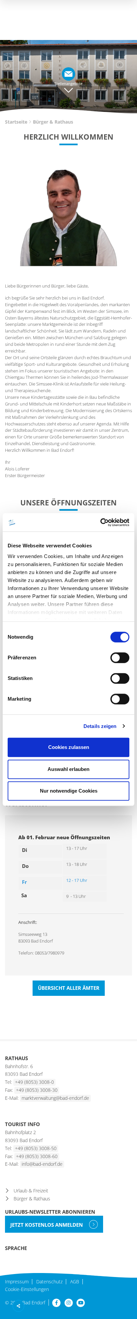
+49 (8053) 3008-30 (37, 1090)
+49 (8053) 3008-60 (37, 1156)
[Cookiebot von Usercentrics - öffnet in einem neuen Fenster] (100, 522)
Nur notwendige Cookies (68, 791)
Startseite (16, 122)
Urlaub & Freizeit (31, 1190)
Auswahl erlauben (68, 769)
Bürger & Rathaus (32, 1198)
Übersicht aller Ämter (68, 988)
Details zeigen (99, 726)
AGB (74, 1282)
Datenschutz (49, 1282)
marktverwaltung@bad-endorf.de (55, 1098)
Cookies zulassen (68, 747)
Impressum (17, 1282)
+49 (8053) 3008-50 (36, 1148)
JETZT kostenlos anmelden (47, 1224)
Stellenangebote (68, 83)
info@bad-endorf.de (42, 1164)
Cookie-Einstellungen (27, 1289)
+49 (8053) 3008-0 (34, 1082)
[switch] (119, 657)
